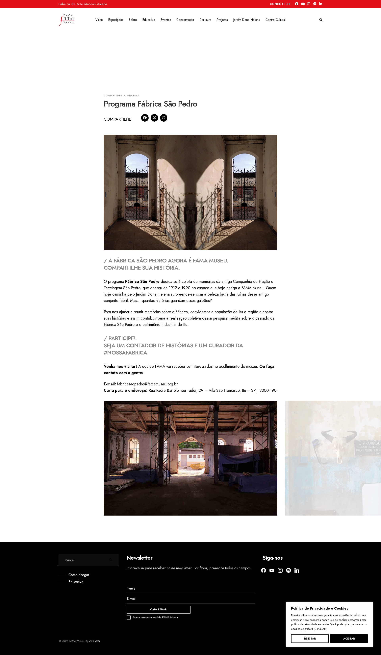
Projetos (222, 19)
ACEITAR (349, 639)
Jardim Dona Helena (246, 19)
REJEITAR (310, 639)
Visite (99, 19)
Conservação (185, 19)
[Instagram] (280, 570)
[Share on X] (154, 118)
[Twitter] (272, 570)
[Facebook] (145, 118)
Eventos (166, 19)
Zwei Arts (94, 641)
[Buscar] (320, 20)
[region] (329, 624)
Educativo (148, 19)
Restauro (205, 19)
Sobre (133, 19)
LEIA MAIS (320, 629)
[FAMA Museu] (67, 20)
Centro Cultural (276, 19)
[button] (74, 574)
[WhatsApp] (163, 118)
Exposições (115, 19)
